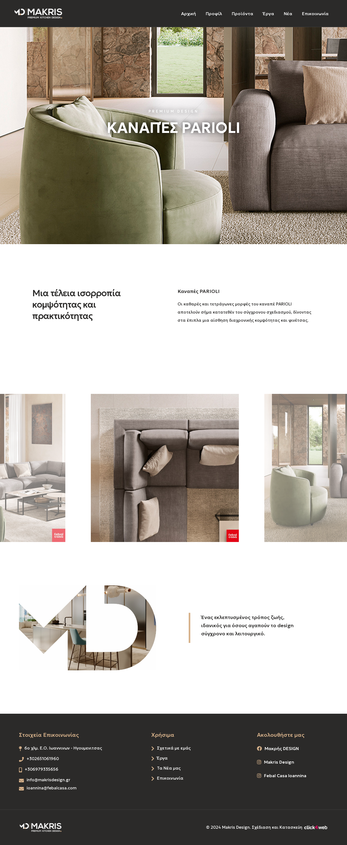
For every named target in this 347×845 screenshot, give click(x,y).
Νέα (288, 13)
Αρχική (188, 13)
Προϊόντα (242, 13)
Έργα (268, 13)
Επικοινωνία (315, 13)
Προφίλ (214, 13)
